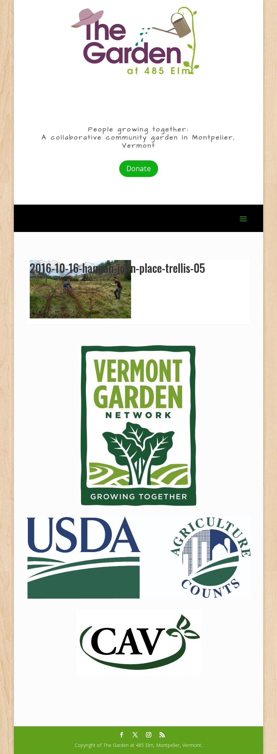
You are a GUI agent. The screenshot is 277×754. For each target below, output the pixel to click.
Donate (138, 168)
